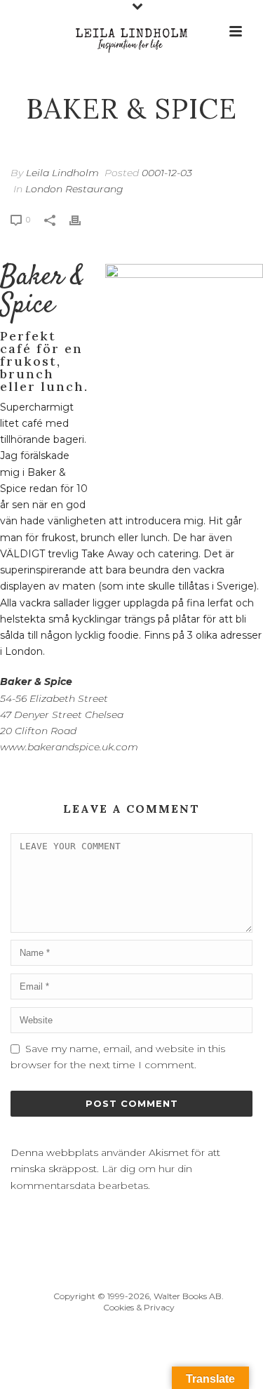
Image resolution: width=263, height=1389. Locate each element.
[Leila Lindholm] (132, 31)
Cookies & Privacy (139, 1307)
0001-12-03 (167, 172)
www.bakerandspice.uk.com (69, 746)
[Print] (82, 219)
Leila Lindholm (62, 172)
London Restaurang (74, 188)
